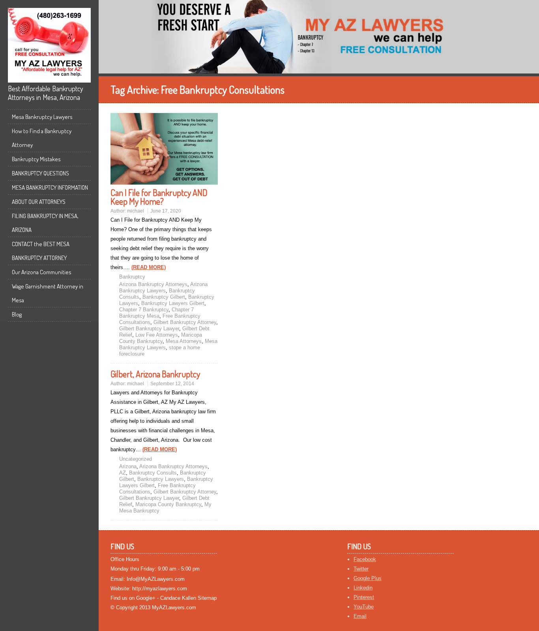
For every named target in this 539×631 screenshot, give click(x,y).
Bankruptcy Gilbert (163, 297)
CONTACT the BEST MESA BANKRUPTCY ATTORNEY (40, 251)
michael (135, 211)
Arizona (128, 466)
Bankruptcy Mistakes (36, 159)
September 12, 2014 (172, 383)
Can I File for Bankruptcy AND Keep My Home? (159, 197)
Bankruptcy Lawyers (160, 479)
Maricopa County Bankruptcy (160, 338)
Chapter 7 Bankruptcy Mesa (156, 313)
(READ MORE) (148, 267)
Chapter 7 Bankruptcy (143, 310)
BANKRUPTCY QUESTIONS (40, 173)
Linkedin (363, 588)
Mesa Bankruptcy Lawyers (42, 117)
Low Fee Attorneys (156, 335)
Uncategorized (135, 459)
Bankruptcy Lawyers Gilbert (172, 303)
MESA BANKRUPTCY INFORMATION (50, 187)
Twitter (361, 569)
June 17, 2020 (165, 211)
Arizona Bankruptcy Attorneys (153, 284)
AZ (122, 473)
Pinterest (364, 597)
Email (360, 616)
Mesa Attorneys (184, 341)
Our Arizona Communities (41, 272)
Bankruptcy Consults (153, 473)
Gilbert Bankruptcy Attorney (184, 322)
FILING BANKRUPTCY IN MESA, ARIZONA (45, 223)
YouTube (364, 607)
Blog (17, 314)
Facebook (365, 559)
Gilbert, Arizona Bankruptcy (155, 373)
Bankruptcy (132, 277)
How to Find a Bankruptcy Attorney (41, 138)
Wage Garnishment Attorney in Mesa (47, 293)
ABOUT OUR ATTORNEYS (39, 201)
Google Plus (368, 578)
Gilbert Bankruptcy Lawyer (149, 329)
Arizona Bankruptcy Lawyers (163, 287)
